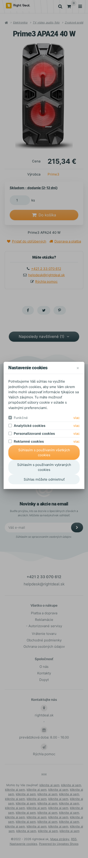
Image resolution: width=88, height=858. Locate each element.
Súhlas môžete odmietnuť (44, 479)
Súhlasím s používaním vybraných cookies (44, 467)
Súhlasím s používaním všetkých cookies (44, 452)
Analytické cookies (29, 425)
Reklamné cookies (29, 441)
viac (76, 418)
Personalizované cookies (34, 433)
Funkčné (21, 418)
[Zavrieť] (77, 367)
